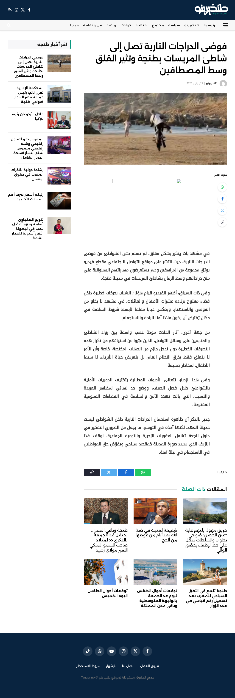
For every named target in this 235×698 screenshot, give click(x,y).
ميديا (74, 25)
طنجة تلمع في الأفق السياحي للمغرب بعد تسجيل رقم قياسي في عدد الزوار (206, 598)
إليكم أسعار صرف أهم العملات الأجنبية (25, 196)
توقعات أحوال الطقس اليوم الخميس (107, 593)
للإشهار (111, 666)
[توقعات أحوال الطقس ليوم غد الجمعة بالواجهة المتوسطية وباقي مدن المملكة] (155, 572)
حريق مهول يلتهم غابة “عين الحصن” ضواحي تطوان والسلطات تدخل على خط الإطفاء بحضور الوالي (206, 540)
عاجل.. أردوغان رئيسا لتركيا (27, 116)
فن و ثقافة (92, 25)
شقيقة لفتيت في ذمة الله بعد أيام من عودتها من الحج (156, 535)
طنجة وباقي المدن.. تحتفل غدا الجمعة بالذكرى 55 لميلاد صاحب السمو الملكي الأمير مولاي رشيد (109, 540)
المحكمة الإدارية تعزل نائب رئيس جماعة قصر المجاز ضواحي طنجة (28, 95)
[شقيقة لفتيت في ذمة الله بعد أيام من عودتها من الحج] (155, 511)
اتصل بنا (128, 666)
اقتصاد (142, 25)
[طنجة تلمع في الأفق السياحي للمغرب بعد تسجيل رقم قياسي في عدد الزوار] (205, 572)
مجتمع (158, 25)
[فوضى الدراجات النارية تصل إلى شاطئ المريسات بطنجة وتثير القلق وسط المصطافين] (155, 129)
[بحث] (9, 25)
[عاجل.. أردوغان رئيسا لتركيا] (59, 120)
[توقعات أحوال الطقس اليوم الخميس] (106, 572)
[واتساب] (222, 187)
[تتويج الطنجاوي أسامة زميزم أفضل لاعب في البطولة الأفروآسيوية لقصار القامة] (59, 226)
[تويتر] (222, 210)
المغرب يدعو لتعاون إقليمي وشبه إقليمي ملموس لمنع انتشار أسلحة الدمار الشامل (27, 148)
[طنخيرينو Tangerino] (210, 10)
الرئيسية (210, 25)
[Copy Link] (222, 222)
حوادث (125, 25)
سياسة (174, 25)
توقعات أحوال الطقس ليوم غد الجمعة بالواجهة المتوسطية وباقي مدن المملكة (157, 598)
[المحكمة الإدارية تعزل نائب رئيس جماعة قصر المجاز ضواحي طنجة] (59, 94)
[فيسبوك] (222, 198)
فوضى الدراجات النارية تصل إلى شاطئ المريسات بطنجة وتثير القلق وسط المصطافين (28, 66)
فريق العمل (149, 666)
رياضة (111, 25)
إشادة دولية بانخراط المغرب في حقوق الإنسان (27, 174)
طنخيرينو (191, 25)
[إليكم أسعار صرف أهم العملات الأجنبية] (59, 201)
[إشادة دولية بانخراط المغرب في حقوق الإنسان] (59, 176)
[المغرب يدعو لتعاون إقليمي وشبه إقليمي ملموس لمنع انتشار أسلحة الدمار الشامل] (59, 145)
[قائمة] (225, 25)
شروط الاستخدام (88, 666)
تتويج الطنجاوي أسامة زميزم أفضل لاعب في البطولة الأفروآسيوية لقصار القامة (27, 228)
